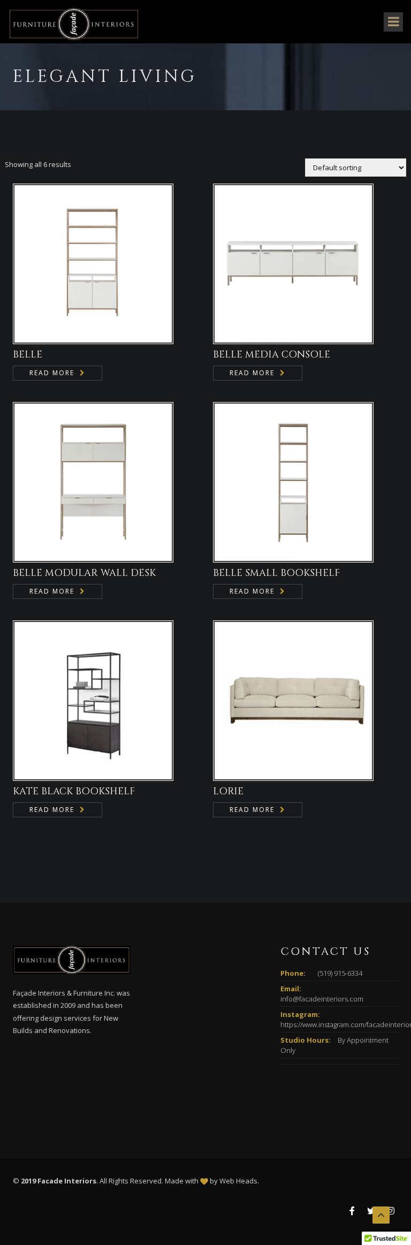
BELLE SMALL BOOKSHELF (276, 573)
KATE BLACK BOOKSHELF (74, 791)
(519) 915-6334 (340, 973)
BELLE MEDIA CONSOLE (271, 354)
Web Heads (238, 1181)
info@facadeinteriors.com (321, 999)
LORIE (228, 791)
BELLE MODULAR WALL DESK (84, 573)
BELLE (27, 354)
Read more (51, 372)
